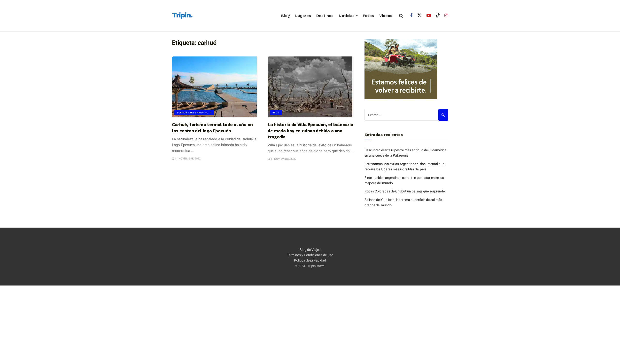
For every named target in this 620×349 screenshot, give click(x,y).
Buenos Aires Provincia (194, 112)
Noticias (347, 15)
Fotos (368, 15)
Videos (385, 15)
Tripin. (182, 15)
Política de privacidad (310, 260)
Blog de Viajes (310, 250)
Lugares (303, 15)
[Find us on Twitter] (419, 15)
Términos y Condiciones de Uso (310, 255)
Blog (285, 15)
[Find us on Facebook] (411, 15)
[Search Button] (401, 16)
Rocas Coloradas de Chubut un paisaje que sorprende (404, 191)
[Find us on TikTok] (438, 15)
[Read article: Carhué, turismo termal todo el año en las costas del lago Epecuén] (215, 87)
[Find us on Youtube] (428, 15)
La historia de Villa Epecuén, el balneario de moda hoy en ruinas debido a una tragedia (310, 130)
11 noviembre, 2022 (187, 158)
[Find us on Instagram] (446, 15)
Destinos (324, 15)
